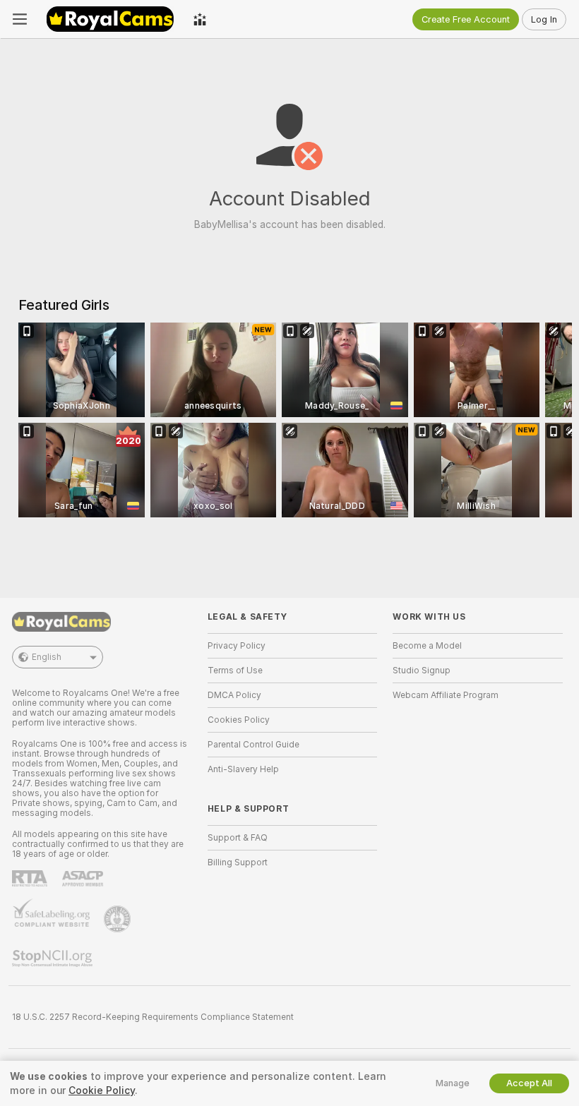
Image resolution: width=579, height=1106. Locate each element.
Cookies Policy (239, 720)
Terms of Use (235, 670)
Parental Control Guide (253, 745)
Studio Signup (421, 670)
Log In (544, 19)
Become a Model (427, 646)
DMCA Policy (234, 695)
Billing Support (238, 862)
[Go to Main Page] (110, 19)
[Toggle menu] (20, 19)
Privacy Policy (236, 646)
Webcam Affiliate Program (446, 695)
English (46, 657)
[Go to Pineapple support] (118, 919)
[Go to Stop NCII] (53, 958)
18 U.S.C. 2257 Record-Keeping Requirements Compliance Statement (153, 1017)
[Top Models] (200, 19)
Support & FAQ (238, 838)
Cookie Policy (101, 1090)
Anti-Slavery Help (243, 769)
